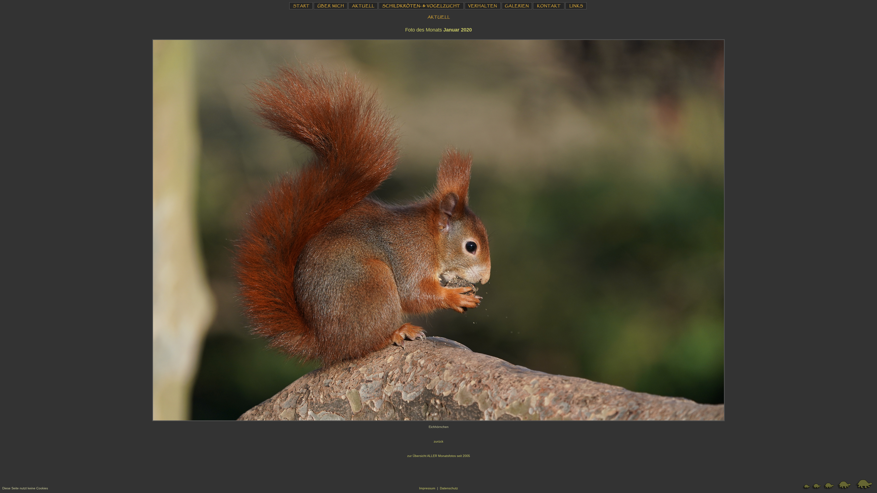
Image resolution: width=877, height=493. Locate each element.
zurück (438, 441)
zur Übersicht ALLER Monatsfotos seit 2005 (438, 456)
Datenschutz (449, 488)
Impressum (427, 488)
